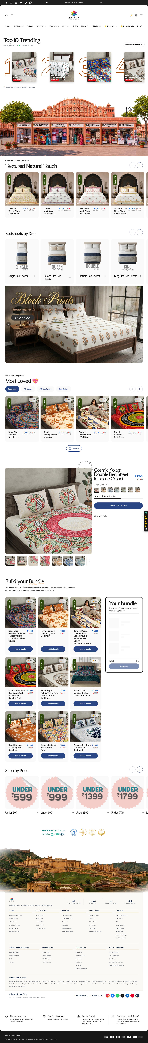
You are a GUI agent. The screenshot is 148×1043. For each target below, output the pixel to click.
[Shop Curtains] (76, 134)
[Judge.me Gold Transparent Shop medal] (83, 832)
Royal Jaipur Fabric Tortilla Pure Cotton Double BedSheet (49, 694)
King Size (65, 925)
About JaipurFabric (122, 915)
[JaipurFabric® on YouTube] (21, 3)
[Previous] (47, 2)
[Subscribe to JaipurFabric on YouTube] (137, 996)
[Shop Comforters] (59, 134)
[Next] (100, 2)
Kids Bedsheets (114, 952)
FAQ (117, 922)
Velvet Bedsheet (96, 984)
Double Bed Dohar (14, 955)
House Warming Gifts (15, 915)
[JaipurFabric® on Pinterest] (26, 3)
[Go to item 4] (45, 561)
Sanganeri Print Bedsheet (130, 981)
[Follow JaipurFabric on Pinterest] (132, 996)
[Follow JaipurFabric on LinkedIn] (127, 996)
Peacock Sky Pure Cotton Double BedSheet (82, 747)
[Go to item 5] (57, 561)
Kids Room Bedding (122, 984)
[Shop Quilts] (92, 134)
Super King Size (67, 928)
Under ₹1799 (39, 925)
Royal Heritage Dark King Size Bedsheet (15, 747)
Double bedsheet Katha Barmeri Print (49, 747)
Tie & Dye (78, 965)
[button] (146, 521)
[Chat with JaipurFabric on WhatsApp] (118, 996)
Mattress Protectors (95, 931)
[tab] (12, 389)
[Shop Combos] (126, 134)
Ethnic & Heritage (81, 968)
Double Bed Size (67, 918)
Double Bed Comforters (116, 965)
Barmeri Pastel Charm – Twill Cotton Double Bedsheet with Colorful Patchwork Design (82, 637)
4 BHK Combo (46, 962)
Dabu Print (79, 959)
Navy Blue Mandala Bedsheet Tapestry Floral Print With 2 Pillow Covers (17, 636)
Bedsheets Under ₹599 (16, 981)
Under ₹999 (39, 918)
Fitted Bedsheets (67, 931)
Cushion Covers (94, 915)
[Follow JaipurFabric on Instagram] (108, 996)
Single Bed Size (67, 915)
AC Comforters (15, 984)
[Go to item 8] (91, 561)
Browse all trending (132, 44)
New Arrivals (21, 986)
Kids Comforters (114, 955)
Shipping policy (30, 1039)
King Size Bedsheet (28, 984)
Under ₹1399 (39, 922)
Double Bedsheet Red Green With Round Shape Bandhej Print (120, 438)
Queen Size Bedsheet (42, 984)
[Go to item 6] (68, 561)
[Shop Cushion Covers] (109, 134)
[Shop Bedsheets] (23, 134)
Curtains (91, 918)
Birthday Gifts (13, 928)
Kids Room (112, 959)
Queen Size (65, 922)
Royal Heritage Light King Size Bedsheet (50, 436)
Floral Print (79, 962)
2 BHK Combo (46, 955)
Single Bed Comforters (116, 962)
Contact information (42, 1039)
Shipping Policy (120, 925)
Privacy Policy (120, 931)
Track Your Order (121, 938)
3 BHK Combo (46, 959)
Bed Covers (92, 925)
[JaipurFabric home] (11, 900)
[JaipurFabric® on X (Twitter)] (11, 3)
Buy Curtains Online (114, 981)
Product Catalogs (121, 935)
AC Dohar (61, 981)
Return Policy (120, 928)
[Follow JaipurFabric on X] (122, 996)
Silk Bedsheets (67, 984)
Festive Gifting (13, 918)
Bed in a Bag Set (108, 984)
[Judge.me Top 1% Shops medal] (101, 832)
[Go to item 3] (33, 561)
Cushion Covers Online (99, 981)
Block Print (79, 952)
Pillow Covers (93, 922)
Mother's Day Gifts (14, 931)
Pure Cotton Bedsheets (33, 981)
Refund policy (53, 1039)
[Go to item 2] (22, 561)
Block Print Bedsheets (49, 981)
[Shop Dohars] (41, 134)
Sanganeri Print (80, 955)
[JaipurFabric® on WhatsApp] (30, 3)
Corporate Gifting (14, 925)
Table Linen (92, 928)
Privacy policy (20, 1039)
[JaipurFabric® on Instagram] (16, 3)
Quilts (10, 959)
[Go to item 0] (10, 561)
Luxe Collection (40, 928)
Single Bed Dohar (14, 952)
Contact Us (119, 918)
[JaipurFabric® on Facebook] (6, 3)
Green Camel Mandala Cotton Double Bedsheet (82, 693)
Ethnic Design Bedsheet (81, 984)
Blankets (11, 962)
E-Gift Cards (13, 922)
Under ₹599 (39, 915)
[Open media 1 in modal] (48, 511)
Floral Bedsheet (56, 984)
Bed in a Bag (46, 952)
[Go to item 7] (80, 561)
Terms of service (10, 1039)
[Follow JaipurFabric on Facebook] (113, 996)
